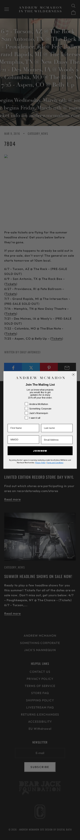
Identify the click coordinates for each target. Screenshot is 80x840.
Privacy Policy (40, 463)
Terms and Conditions (55, 463)
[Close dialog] (73, 374)
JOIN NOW (40, 450)
